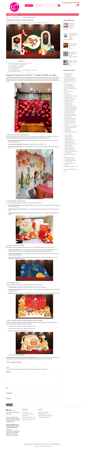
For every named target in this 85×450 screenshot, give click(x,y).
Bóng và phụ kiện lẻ (68, 84)
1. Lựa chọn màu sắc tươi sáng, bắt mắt (17, 64)
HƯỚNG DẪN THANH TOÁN (29, 417)
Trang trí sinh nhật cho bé (70, 149)
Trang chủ (36, 446)
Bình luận (8, 371)
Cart (78, 6)
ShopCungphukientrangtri (14, 22)
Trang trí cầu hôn (68, 134)
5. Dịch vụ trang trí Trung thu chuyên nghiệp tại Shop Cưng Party (22, 70)
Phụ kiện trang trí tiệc (69, 112)
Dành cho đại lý (47, 446)
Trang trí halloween (68, 139)
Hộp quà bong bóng (68, 100)
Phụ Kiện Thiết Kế (68, 105)
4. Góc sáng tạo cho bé (13, 68)
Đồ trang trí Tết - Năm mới (70, 99)
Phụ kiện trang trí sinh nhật (70, 109)
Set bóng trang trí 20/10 (69, 121)
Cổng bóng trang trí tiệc (69, 87)
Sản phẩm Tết (67, 117)
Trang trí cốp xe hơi (68, 136)
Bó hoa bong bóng (68, 73)
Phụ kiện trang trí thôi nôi (69, 111)
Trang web (8, 398)
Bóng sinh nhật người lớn (70, 78)
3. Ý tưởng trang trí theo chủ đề (15, 67)
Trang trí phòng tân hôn (69, 148)
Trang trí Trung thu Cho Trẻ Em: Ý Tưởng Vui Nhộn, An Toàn (19, 63)
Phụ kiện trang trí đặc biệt (70, 106)
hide (23, 61)
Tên (7, 387)
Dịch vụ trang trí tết (68, 91)
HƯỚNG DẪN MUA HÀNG (44, 417)
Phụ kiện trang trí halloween (70, 108)
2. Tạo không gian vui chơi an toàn (16, 66)
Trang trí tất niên (68, 152)
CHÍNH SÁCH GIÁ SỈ (43, 412)
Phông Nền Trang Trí (69, 102)
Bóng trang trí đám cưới (69, 79)
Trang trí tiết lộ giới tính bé (70, 160)
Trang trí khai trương (68, 142)
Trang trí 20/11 (67, 130)
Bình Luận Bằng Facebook (14, 71)
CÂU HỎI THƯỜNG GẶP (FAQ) (45, 415)
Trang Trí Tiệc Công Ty (69, 158)
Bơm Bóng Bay (67, 75)
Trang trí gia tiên (68, 137)
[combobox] (29, 5)
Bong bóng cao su (68, 76)
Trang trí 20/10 (67, 129)
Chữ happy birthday (68, 85)
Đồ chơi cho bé (67, 94)
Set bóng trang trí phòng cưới (70, 126)
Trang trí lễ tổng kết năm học (70, 143)
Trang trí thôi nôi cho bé (69, 157)
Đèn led (66, 93)
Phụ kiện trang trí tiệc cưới (70, 114)
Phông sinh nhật (68, 103)
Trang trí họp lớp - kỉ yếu (69, 140)
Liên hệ (41, 446)
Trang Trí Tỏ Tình (68, 161)
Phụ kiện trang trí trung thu (70, 115)
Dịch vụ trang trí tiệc (15, 17)
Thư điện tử (9, 393)
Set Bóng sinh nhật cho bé (70, 118)
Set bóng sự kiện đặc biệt (70, 120)
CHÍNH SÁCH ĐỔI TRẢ (43, 413)
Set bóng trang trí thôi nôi (69, 127)
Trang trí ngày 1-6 (68, 145)
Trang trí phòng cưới (68, 146)
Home (7, 17)
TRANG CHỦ (25, 412)
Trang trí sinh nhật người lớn (70, 151)
